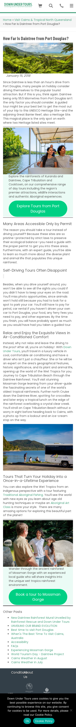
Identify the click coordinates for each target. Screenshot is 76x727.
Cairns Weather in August (29, 658)
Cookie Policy (43, 721)
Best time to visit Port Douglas (32, 630)
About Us (28, 674)
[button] (40, 5)
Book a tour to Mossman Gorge (38, 597)
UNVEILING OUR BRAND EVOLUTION (34, 626)
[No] (71, 710)
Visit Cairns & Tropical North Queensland (43, 20)
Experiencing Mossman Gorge (32, 650)
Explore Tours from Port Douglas (38, 208)
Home (7, 20)
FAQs (14, 646)
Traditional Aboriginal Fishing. (23, 495)
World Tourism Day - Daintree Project (37, 654)
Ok (27, 721)
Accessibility (19, 642)
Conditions (19, 672)
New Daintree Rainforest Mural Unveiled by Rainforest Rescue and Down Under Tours (41, 620)
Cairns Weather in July (27, 662)
